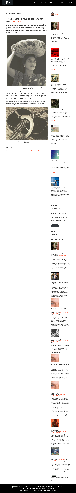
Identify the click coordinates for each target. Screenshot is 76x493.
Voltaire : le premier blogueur (57, 339)
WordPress (44, 488)
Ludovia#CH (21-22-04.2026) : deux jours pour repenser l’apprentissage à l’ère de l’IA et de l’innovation (60, 33)
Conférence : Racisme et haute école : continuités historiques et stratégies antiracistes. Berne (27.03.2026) (58, 162)
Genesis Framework (36, 488)
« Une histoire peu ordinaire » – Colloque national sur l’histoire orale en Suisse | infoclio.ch (59, 310)
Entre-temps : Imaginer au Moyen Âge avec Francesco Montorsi (60, 110)
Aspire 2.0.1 (27, 488)
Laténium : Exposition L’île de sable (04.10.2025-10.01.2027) (58, 188)
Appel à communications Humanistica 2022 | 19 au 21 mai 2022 (60, 429)
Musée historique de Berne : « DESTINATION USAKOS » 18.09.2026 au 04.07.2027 (60, 59)
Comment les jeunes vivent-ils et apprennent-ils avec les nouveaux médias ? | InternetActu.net (60, 392)
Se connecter (51, 488)
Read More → (53, 43)
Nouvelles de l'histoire (17, 154)
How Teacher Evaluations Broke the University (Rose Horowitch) (58, 85)
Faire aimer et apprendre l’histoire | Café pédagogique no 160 (59, 457)
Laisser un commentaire (56, 256)
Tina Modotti (27, 24)
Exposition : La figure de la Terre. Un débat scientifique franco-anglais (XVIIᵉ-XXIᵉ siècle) (60, 136)
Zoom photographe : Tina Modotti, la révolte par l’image (28, 150)
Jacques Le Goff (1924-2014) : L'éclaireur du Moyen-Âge (59, 283)
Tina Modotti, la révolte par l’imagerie (25, 18)
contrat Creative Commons (56, 479)
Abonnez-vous (55, 225)
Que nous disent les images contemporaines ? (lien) (60, 365)
